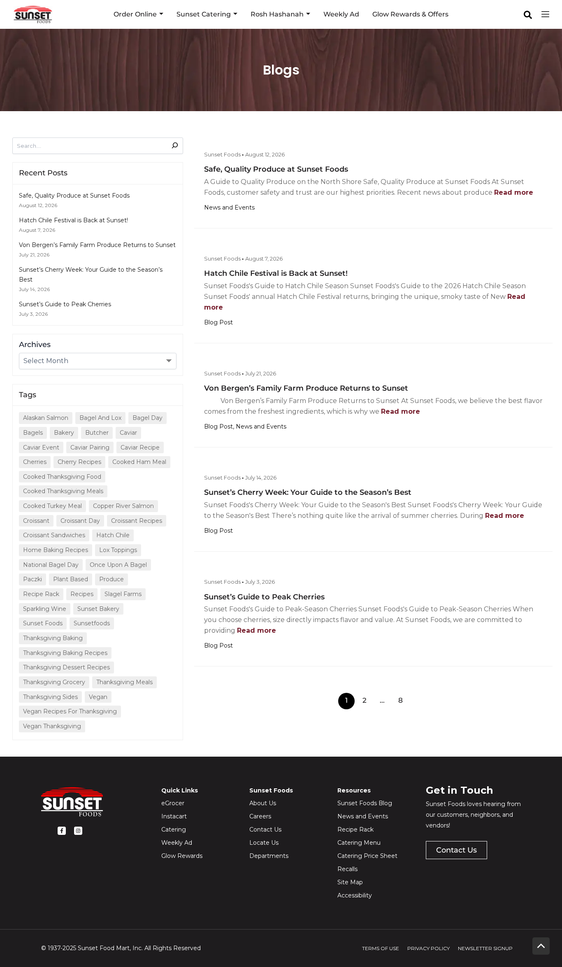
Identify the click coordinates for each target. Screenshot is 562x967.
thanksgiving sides (50, 697)
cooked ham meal (139, 462)
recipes (81, 594)
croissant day (80, 520)
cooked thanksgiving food (62, 476)
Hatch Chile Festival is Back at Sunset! (73, 220)
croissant (36, 520)
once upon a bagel (118, 565)
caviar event (41, 447)
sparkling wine (44, 609)
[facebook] (528, 15)
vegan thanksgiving (52, 726)
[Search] (170, 144)
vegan (98, 697)
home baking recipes (55, 550)
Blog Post (218, 322)
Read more (513, 192)
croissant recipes (136, 520)
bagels (33, 432)
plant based (70, 579)
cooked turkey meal (52, 506)
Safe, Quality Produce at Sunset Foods (74, 195)
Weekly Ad (341, 14)
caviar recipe (140, 447)
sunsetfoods (92, 623)
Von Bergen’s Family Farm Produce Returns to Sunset (97, 245)
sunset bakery (98, 609)
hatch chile (113, 535)
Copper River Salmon (123, 506)
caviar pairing (89, 447)
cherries (34, 462)
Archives (35, 344)
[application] (160, 14)
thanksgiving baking (53, 638)
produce (111, 579)
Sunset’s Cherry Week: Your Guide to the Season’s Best (307, 492)
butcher (97, 432)
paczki (32, 579)
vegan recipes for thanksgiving (70, 711)
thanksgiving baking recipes (65, 653)
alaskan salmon (45, 418)
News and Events (229, 207)
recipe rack (41, 594)
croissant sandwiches (54, 535)
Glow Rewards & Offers (410, 14)
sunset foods (43, 623)
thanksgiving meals (124, 682)
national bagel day (51, 565)
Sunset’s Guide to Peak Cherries (65, 304)
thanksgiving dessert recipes (66, 667)
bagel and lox (100, 418)
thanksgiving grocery (54, 682)
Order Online (135, 14)
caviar (128, 432)
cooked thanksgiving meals (63, 491)
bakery (64, 432)
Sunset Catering (203, 14)
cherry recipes (79, 462)
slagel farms (123, 594)
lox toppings (118, 550)
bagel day (147, 418)
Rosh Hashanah (277, 14)
